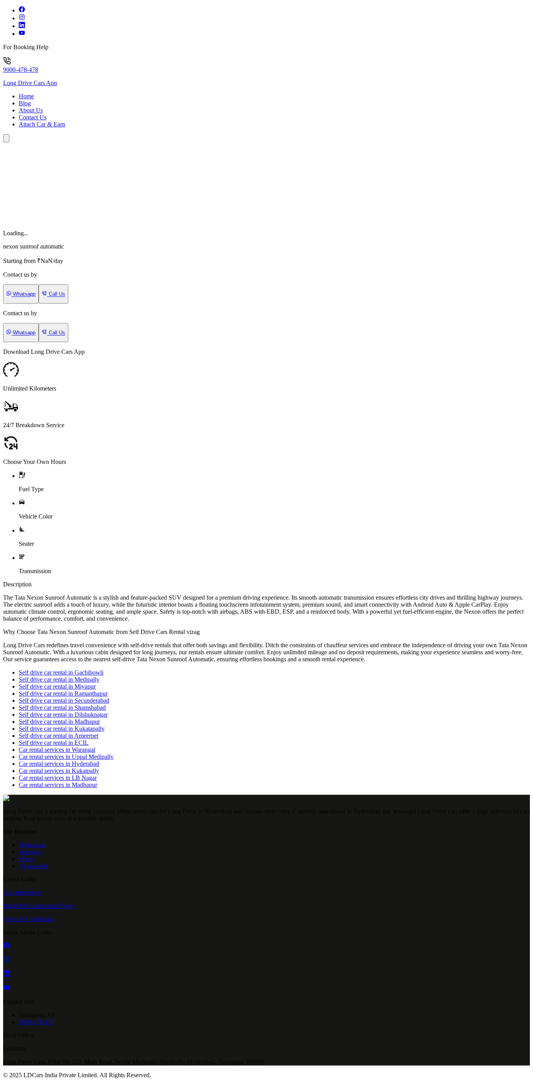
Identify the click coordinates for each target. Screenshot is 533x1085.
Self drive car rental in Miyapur (57, 686)
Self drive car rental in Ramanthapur (63, 693)
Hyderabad (32, 845)
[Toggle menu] (6, 138)
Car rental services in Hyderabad (59, 763)
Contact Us (32, 117)
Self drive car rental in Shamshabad (62, 707)
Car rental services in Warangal (57, 749)
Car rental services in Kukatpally (59, 770)
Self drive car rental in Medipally (59, 679)
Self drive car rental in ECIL (54, 742)
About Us (31, 110)
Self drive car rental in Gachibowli (61, 672)
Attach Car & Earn (42, 124)
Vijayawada (33, 866)
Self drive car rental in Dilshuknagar (63, 714)
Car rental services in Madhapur (58, 784)
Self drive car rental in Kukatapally (62, 728)
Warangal (30, 852)
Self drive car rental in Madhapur (59, 721)
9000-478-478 (20, 69)
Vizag (26, 859)
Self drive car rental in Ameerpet (58, 735)
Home (26, 96)
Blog (25, 103)
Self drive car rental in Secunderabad (64, 700)
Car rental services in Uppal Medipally (66, 756)
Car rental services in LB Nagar (58, 777)
